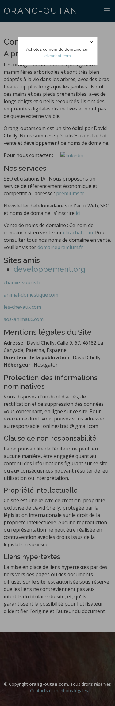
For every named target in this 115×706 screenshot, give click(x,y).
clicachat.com (57, 55)
